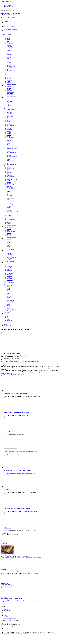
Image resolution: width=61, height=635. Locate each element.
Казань (8, 143)
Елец (8, 104)
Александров (10, 43)
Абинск (8, 39)
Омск (8, 196)
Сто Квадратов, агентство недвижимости (17, 508)
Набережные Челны (12, 179)
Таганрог (9, 239)
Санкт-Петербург (11, 231)
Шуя (8, 293)
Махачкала (9, 175)
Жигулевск (9, 112)
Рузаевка (9, 222)
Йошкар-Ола (10, 140)
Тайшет (8, 241)
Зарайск (9, 120)
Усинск (8, 255)
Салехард (9, 229)
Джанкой (9, 89)
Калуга (8, 147)
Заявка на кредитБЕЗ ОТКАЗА (9, 5)
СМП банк (7, 528)
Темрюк (9, 246)
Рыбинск (9, 223)
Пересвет (9, 210)
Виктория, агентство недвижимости (15, 393)
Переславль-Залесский (12, 211)
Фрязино (9, 264)
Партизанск (9, 206)
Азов (8, 41)
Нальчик (9, 183)
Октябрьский (10, 195)
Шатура (8, 288)
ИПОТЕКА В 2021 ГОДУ (7, 14)
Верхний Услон (10, 70)
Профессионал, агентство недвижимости (17, 470)
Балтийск (9, 57)
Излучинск (9, 132)
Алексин (9, 45)
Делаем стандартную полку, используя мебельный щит (14, 556)
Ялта (8, 317)
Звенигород (9, 124)
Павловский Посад (11, 204)
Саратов (9, 234)
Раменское (9, 215)
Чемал (8, 277)
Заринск (9, 123)
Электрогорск (10, 300)
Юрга (8, 312)
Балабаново (9, 51)
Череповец (9, 278)
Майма (8, 171)
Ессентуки (9, 105)
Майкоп (9, 170)
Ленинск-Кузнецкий (12, 156)
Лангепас (9, 155)
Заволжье (9, 117)
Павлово (9, 203)
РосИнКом (7, 489)
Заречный (9, 121)
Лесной (8, 159)
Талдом (8, 242)
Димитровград (10, 94)
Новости (6, 21)
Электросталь (10, 301)
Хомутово (9, 270)
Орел (8, 199)
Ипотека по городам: (6, 34)
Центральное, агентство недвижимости (16, 412)
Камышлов (9, 151)
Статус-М (7, 432)
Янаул (8, 319)
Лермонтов (9, 157)
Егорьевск (9, 98)
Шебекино (9, 290)
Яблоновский (10, 315)
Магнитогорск (10, 168)
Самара (8, 230)
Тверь (8, 245)
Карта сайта (7, 610)
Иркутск (9, 133)
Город (5, 615)
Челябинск (9, 276)
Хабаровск (9, 266)
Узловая (9, 251)
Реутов (8, 218)
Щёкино (9, 296)
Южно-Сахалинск (11, 309)
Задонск (9, 118)
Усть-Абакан (10, 259)
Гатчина (9, 77)
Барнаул (9, 58)
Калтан (8, 145)
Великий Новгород (11, 66)
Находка (9, 186)
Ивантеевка (9, 129)
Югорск (9, 308)
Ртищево (9, 221)
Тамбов (8, 243)
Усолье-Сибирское (11, 257)
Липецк (8, 160)
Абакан (8, 38)
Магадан (9, 167)
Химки (8, 269)
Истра (8, 136)
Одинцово (9, 194)
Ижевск (8, 131)
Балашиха (9, 55)
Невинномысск (10, 187)
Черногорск (9, 280)
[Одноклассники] (5, 363)
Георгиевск (9, 80)
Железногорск (10, 110)
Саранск (9, 233)
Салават (9, 227)
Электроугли (10, 302)
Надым (8, 180)
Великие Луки (10, 65)
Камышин (9, 149)
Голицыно (9, 81)
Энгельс (9, 305)
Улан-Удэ (9, 253)
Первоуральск (10, 208)
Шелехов (9, 292)
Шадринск (9, 285)
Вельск (8, 69)
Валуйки (9, 62)
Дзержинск (9, 90)
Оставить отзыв (4, 543)
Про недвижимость (8, 23)
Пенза (8, 207)
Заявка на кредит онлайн (10, 618)
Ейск (8, 100)
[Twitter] (3, 363)
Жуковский (9, 113)
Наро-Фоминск (10, 184)
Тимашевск (9, 247)
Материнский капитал (9, 26)
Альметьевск (10, 46)
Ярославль (9, 320)
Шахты (8, 289)
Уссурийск (9, 258)
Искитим (9, 135)
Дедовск (9, 88)
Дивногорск (10, 93)
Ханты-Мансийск (11, 268)
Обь (8, 192)
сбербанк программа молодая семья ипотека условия (25, 361)
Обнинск (9, 191)
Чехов (8, 281)
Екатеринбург (10, 101)
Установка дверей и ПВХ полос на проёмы (11, 598)
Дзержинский (10, 92)
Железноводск (10, 109)
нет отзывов (4, 351)
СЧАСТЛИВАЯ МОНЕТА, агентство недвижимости (20, 451)
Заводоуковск (10, 116)
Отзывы (6, 609)
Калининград (10, 144)
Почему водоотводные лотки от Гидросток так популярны (15, 571)
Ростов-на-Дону (11, 219)
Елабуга (9, 102)
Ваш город (3, 542)
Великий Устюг (11, 67)
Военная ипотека (8, 32)
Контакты (6, 603)
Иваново (9, 128)
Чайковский (10, 273)
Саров (8, 235)
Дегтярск (9, 86)
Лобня (8, 163)
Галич (8, 76)
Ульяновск (9, 254)
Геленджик (9, 78)
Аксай (8, 42)
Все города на (11, 47)
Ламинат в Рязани (5, 584)
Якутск (8, 316)
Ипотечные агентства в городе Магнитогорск (12, 374)
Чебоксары (9, 274)
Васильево (9, 63)
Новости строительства (6, 545)
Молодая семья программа (10, 29)
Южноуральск (10, 310)
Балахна (9, 54)
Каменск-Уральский (12, 148)
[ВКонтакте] (1, 363)
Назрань (9, 182)
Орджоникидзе (10, 198)
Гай (7, 74)
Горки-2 (9, 82)
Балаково (9, 53)
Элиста (8, 304)
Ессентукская (10, 106)
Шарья (8, 286)
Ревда (8, 217)
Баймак (8, 50)
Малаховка (9, 172)
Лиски (8, 161)
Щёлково (9, 297)
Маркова (9, 174)
